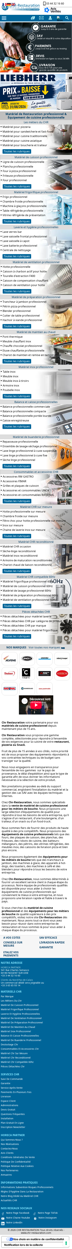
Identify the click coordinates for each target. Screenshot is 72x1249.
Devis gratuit (8, 1109)
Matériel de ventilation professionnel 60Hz (29, 600)
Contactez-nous (9, 1148)
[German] (9, 4)
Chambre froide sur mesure (20, 516)
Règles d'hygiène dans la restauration (22, 1191)
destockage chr (9, 1044)
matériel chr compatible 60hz (17, 1062)
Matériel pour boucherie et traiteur (25, 145)
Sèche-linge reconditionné (19, 551)
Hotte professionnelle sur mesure (24, 511)
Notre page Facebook (17, 1213)
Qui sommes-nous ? (12, 1139)
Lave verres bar (12, 232)
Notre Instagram (48, 1217)
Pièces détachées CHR (36, 612)
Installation (7, 1118)
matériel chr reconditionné (16, 1057)
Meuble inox (10, 376)
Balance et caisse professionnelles (36, 402)
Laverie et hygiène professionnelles (36, 227)
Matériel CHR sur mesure (36, 507)
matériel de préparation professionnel (22, 1022)
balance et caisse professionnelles (20, 1035)
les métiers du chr (11, 1000)
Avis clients (7, 1153)
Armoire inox (11, 385)
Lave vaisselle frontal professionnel (25, 236)
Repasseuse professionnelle (20, 441)
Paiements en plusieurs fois (16, 1092)
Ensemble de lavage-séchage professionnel (30, 446)
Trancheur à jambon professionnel (24, 302)
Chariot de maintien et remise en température (32, 355)
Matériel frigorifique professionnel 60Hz (28, 581)
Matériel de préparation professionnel (36, 297)
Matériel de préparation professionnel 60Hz (30, 595)
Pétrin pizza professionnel (19, 306)
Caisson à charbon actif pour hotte (25, 271)
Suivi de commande (12, 1079)
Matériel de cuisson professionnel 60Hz (28, 586)
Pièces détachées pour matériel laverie (27, 616)
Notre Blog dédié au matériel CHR (19, 1196)
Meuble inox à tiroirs (16, 381)
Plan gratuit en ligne (12, 1122)
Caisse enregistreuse (16, 420)
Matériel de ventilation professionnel (36, 262)
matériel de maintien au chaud (18, 1027)
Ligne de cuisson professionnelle (23, 162)
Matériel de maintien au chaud (36, 332)
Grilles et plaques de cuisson (21, 486)
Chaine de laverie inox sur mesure (24, 530)
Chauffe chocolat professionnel (22, 346)
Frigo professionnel (15, 197)
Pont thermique (13, 337)
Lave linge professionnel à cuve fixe (25, 455)
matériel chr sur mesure (14, 1053)
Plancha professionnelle (18, 166)
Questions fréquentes (13, 1114)
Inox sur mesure (13, 525)
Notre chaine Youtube (18, 1217)
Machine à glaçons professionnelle (25, 206)
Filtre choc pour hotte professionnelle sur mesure (34, 521)
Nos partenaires (9, 1170)
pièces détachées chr (13, 1066)
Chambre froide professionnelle (23, 201)
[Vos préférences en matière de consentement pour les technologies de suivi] (66, 1243)
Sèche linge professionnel (19, 460)
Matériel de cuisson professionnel (36, 157)
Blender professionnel (17, 311)
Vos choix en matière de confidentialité (38, 1239)
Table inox (9, 371)
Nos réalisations (10, 1144)
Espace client (8, 1101)
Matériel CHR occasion (17, 546)
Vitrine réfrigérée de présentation (24, 215)
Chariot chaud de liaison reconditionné (27, 565)
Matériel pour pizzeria (16, 127)
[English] (13, 4)
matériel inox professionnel (16, 1031)
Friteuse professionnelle (18, 176)
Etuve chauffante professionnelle (23, 350)
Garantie (5, 1083)
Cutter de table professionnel (21, 315)
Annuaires (6, 1174)
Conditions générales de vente (18, 1157)
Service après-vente (12, 1087)
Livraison (6, 1096)
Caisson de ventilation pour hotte (24, 285)
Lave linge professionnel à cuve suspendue (30, 451)
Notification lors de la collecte (23, 1245)
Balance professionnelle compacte (24, 411)
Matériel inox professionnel (36, 367)
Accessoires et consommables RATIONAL (28, 495)
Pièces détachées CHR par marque (24, 625)
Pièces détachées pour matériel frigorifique (30, 630)
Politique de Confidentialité (16, 1161)
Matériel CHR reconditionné (36, 542)
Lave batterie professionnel (20, 245)
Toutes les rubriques (17, 151)
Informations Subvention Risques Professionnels (27, 1187)
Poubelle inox (11, 390)
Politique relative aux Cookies (17, 1166)
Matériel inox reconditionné (20, 555)
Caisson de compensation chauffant (25, 280)
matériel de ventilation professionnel (21, 1018)
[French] (5, 4)
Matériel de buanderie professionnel (36, 437)
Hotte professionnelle (16, 267)
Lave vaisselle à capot (16, 241)
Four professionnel (15, 180)
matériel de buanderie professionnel (21, 1040)
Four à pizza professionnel (19, 171)
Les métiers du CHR (36, 122)
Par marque (7, 996)
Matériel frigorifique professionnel (36, 192)
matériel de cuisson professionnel (20, 1005)
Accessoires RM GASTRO (18, 476)
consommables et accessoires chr (20, 1049)
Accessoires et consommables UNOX (26, 490)
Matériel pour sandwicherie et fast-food (28, 131)
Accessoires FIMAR (14, 481)
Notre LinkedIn (14, 1222)
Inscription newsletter (13, 1127)
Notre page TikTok (48, 1213)
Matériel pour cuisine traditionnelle (25, 136)
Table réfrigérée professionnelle (23, 210)
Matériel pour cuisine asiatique (22, 141)
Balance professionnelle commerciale (26, 406)
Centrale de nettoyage (17, 250)
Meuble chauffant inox (17, 341)
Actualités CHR (9, 1200)
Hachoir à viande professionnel (22, 320)
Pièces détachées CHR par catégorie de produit (32, 621)
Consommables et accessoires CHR (36, 472)
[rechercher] (67, 17)
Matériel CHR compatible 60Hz (36, 577)
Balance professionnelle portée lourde (27, 416)
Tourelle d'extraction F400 (19, 276)
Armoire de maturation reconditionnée (27, 560)
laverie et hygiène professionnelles (20, 1014)
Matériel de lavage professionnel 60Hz (27, 590)
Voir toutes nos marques (47, 647)
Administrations (9, 1105)
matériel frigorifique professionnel (20, 1009)
